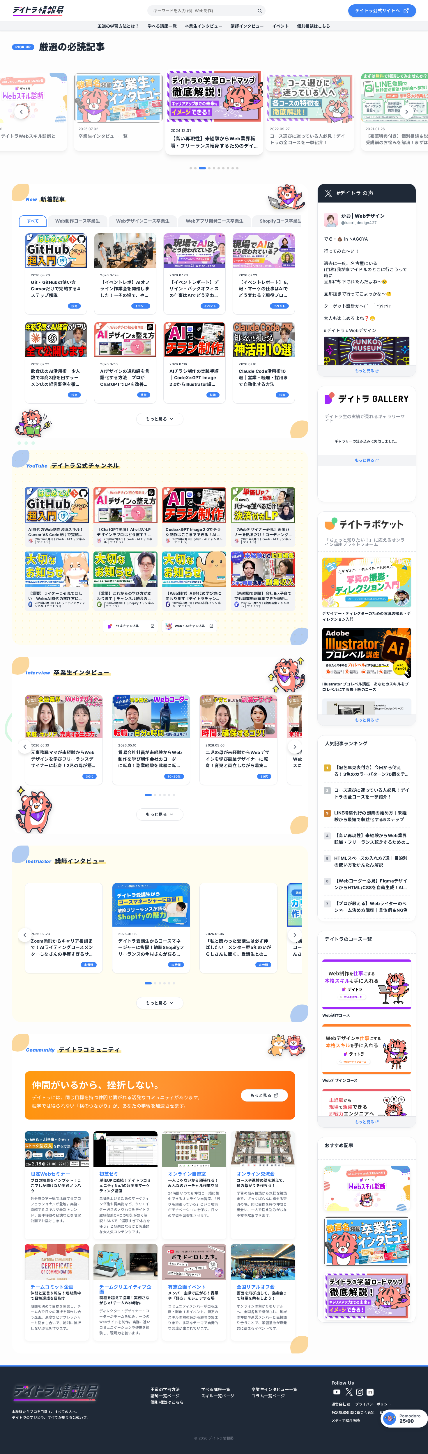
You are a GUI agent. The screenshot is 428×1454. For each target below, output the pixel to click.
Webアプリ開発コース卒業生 (214, 221)
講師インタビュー (247, 26)
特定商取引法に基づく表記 (353, 1412)
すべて (32, 221)
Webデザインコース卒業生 (142, 221)
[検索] (259, 10)
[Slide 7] (223, 168)
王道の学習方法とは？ (118, 26)
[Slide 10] (237, 168)
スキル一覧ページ (218, 1396)
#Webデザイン (361, 330)
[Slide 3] (200, 168)
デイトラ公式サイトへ (377, 10)
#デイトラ (334, 330)
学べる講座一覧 (162, 26)
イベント (280, 26)
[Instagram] (359, 1392)
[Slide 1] (191, 168)
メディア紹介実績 (346, 1420)
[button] (148, 795)
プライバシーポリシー (373, 1404)
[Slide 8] (228, 168)
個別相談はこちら (313, 26)
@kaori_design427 (359, 223)
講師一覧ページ (165, 1396)
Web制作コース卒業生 (77, 221)
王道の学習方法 (165, 1389)
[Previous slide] (21, 112)
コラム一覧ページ (268, 1396)
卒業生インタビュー (203, 26)
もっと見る (156, 418)
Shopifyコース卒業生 (281, 221)
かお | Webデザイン (363, 216)
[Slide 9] (232, 168)
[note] (370, 1392)
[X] (349, 1392)
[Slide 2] (195, 168)
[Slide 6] (218, 168)
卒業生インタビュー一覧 (275, 1389)
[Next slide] (407, 112)
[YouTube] (337, 1392)
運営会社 (339, 1404)
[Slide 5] (214, 168)
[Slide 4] (207, 168)
